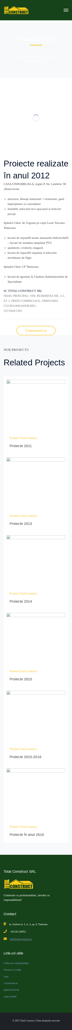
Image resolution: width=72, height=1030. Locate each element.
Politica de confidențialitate (16, 963)
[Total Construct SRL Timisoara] (17, 10)
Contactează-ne (11, 983)
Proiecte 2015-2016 (25, 757)
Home (15, 56)
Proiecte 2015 (21, 679)
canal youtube (10, 996)
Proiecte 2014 (21, 601)
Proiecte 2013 (21, 524)
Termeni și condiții (12, 969)
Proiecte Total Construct (40, 56)
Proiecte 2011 (21, 446)
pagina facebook (11, 989)
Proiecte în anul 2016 (27, 835)
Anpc (6, 976)
